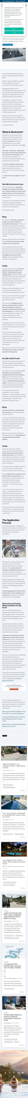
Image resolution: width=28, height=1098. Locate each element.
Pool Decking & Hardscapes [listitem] (11, 938)
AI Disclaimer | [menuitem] (6, 1083)
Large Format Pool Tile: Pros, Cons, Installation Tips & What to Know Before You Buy (13, 915)
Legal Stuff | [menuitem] (9, 1081)
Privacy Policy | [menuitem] (17, 1081)
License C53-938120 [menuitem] (13, 1086)
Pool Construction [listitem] (9, 935)
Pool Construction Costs (9, 882)
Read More (22, 790)
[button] (26, 5)
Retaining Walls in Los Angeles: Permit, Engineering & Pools (14, 766)
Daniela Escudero (20, 866)
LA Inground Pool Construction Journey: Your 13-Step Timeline (12, 966)
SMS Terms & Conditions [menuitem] (18, 1083)
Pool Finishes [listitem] (19, 935)
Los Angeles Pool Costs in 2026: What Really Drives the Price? (14, 862)
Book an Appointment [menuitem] (9, 1)
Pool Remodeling (19, 834)
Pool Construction (7, 44)
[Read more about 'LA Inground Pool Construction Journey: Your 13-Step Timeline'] (14, 952)
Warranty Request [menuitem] (20, 1)
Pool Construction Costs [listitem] (10, 1039)
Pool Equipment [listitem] (8, 1042)
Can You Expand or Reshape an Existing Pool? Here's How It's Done (14, 815)
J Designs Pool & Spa (13, 1055)
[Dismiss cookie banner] (23, 5)
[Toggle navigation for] (14, 1062)
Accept (14, 29)
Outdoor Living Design (9, 787)
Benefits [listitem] (17, 1042)
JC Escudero (5, 770)
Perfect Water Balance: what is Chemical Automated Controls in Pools (13, 1017)
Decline (14, 32)
